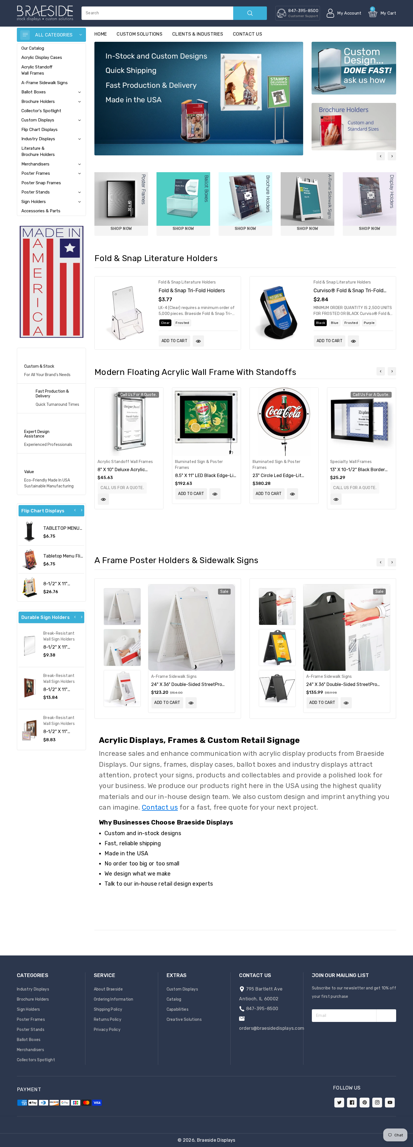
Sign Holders (33, 201)
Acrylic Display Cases (41, 57)
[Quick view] (198, 341)
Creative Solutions (184, 1019)
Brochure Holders (38, 101)
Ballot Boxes (33, 92)
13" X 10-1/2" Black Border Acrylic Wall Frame (357, 472)
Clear (165, 323)
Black (320, 323)
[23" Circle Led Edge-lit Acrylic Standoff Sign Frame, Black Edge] (284, 422)
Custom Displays (37, 120)
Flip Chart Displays (39, 129)
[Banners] (51, 281)
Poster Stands (35, 192)
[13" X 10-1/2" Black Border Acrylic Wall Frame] (361, 422)
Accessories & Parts (40, 210)
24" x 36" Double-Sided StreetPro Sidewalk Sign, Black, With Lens (341, 687)
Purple (369, 323)
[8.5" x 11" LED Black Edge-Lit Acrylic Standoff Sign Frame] (206, 422)
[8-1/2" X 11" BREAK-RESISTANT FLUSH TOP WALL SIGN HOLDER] (29, 646)
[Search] (250, 13)
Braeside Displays (216, 1140)
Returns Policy (107, 1019)
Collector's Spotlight (41, 110)
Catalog (174, 999)
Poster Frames (35, 173)
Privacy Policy (107, 1029)
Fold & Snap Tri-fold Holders (191, 290)
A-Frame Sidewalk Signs (44, 82)
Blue (334, 323)
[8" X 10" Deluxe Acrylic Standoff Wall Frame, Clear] (129, 422)
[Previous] (75, 510)
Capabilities (178, 1009)
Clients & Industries (197, 34)
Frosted (182, 323)
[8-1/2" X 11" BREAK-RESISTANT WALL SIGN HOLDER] (29, 688)
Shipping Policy (108, 1009)
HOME (100, 34)
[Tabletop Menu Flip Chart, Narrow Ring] (29, 559)
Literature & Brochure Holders (38, 151)
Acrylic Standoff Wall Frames (36, 70)
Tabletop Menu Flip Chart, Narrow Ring (63, 558)
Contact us (247, 34)
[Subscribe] (386, 1015)
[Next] (81, 510)
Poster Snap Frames (41, 182)
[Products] (125, 313)
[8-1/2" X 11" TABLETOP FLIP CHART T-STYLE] (29, 587)
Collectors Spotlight (36, 1060)
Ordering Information (113, 999)
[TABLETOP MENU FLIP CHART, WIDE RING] (29, 532)
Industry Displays (38, 138)
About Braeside (108, 989)
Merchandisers (35, 164)
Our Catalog (32, 48)
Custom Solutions (139, 34)
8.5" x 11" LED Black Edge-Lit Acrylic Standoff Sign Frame (205, 478)
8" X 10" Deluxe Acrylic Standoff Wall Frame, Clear (125, 472)
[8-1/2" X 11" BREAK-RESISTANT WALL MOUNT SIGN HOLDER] (29, 730)
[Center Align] (25, 35)
